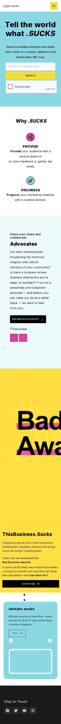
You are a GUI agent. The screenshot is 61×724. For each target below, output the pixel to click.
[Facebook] (7, 710)
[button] (11, 641)
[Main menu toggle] (54, 6)
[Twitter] (16, 710)
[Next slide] (23, 338)
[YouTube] (24, 710)
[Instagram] (33, 710)
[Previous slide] (14, 338)
